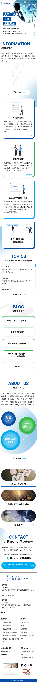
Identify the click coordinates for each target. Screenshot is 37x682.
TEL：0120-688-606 (8, 608)
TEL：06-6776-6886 (8, 595)
